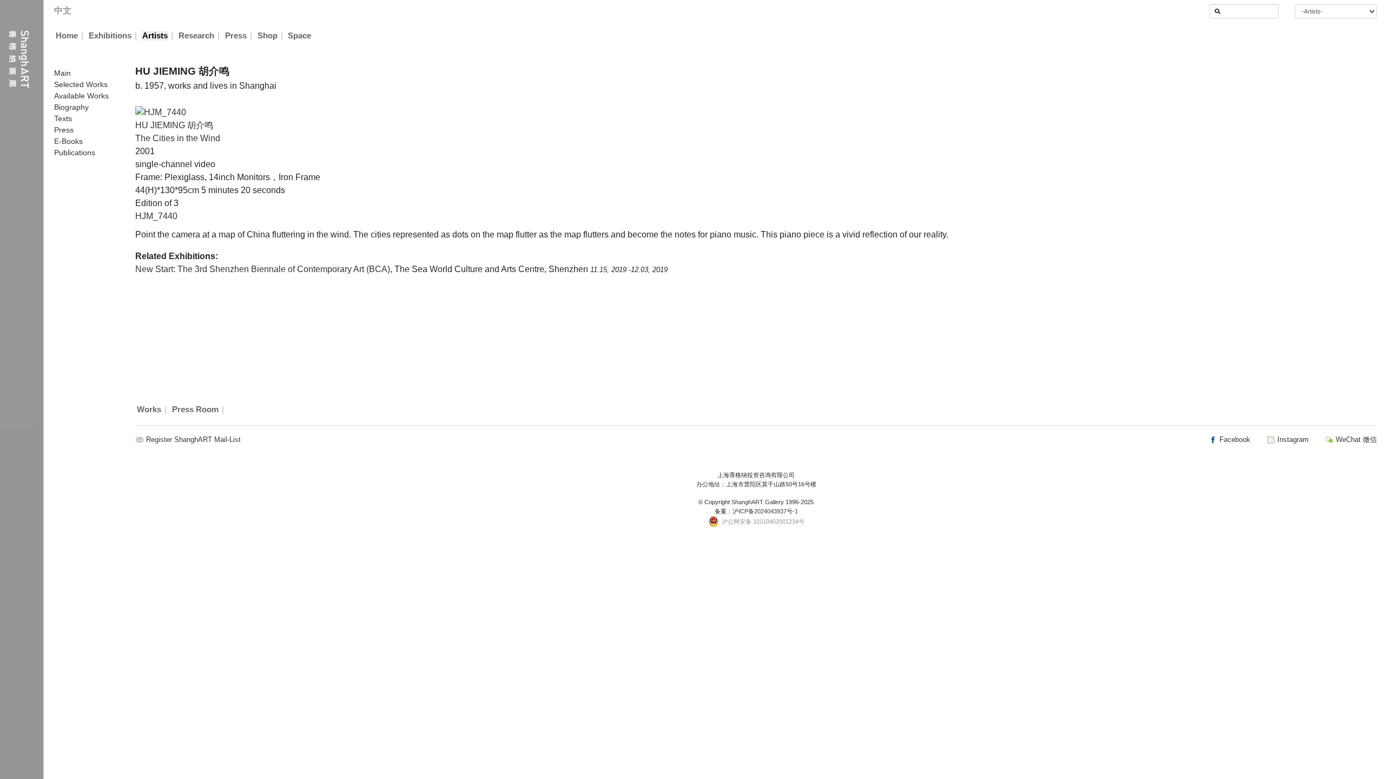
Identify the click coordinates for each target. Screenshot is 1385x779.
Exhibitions (110, 35)
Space (299, 35)
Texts (63, 118)
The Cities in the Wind (177, 138)
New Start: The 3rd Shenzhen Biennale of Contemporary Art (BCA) (262, 269)
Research (196, 35)
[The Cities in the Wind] (160, 111)
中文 (62, 10)
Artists (155, 35)
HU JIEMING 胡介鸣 (174, 125)
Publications (74, 152)
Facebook (1233, 439)
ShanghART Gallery (757, 502)
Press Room (195, 410)
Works (149, 410)
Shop (268, 35)
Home (67, 35)
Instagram (1292, 439)
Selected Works (81, 84)
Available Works (81, 95)
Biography (71, 107)
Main (62, 73)
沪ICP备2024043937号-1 (765, 511)
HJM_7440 (156, 216)
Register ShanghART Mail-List (193, 439)
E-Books (68, 141)
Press (236, 35)
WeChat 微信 (1355, 439)
